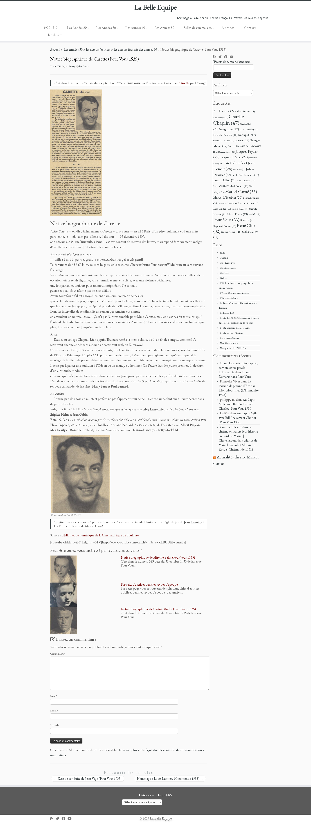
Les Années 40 (135, 27)
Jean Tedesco (239, 169)
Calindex (224, 257)
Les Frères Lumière (245, 175)
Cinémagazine (226, 129)
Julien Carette (83, 66)
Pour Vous (226, 219)
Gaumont (242, 140)
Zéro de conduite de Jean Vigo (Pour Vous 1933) (87, 778)
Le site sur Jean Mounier (231, 332)
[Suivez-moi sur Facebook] (227, 57)
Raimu (247, 220)
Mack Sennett (239, 186)
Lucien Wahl (221, 186)
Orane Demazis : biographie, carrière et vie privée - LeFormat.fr (238, 367)
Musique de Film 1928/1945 (233, 348)
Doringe (72, 66)
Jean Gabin (234, 162)
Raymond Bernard (224, 226)
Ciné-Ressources (227, 262)
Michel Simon (240, 208)
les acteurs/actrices (98, 49)
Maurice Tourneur (249, 203)
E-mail (54, 710)
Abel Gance (224, 111)
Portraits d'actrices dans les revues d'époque (149, 584)
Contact (250, 27)
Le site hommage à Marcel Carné (235, 327)
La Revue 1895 (227, 312)
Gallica (223, 277)
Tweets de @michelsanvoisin (232, 62)
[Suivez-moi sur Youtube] (233, 57)
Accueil (55, 49)
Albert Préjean (245, 111)
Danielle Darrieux (225, 135)
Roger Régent (231, 232)
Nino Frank (237, 214)
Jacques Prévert (234, 157)
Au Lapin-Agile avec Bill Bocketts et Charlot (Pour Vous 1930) (237, 404)
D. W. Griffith (249, 129)
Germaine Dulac (236, 146)
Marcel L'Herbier (227, 197)
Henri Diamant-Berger (224, 152)
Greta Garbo (253, 146)
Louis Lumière (245, 180)
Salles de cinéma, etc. (198, 27)
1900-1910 (51, 27)
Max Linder (222, 209)
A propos (228, 27)
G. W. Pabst (227, 140)
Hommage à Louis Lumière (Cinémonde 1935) (170, 778)
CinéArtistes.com (228, 267)
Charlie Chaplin (228, 119)
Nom (53, 696)
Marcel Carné (241, 191)
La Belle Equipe (155, 7)
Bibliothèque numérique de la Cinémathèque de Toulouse (100, 535)
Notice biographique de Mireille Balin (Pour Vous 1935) (158, 557)
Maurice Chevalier (228, 203)
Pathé (254, 214)
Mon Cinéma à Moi (229, 342)
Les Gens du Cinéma (229, 337)
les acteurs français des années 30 (135, 49)
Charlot (245, 123)
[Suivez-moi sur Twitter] (221, 57)
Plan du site (54, 35)
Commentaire (57, 653)
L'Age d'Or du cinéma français (234, 292)
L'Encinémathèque (229, 297)
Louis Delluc (224, 180)
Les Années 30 (106, 27)
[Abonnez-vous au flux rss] (215, 57)
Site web (54, 725)
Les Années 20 (77, 27)
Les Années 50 (165, 27)
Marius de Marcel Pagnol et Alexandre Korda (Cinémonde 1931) (238, 444)
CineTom (224, 272)
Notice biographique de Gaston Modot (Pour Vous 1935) (158, 609)
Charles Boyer (220, 117)
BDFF (223, 252)
